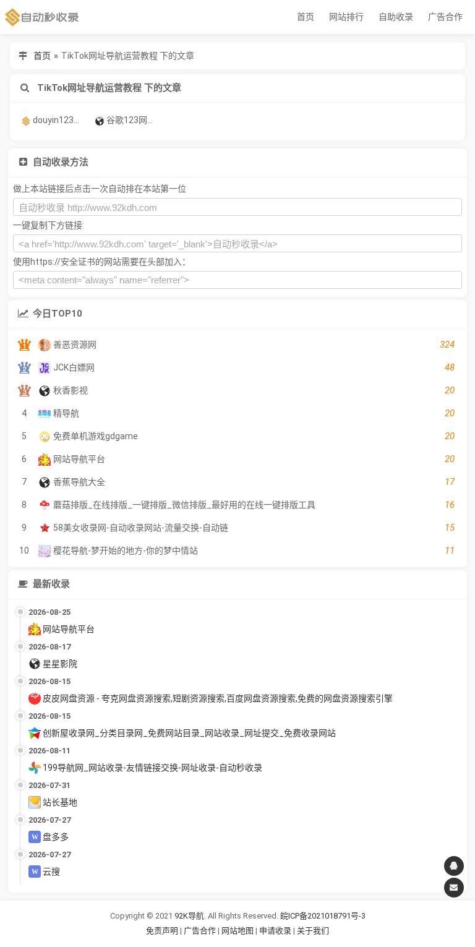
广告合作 (445, 17)
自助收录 (396, 17)
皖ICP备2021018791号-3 (323, 915)
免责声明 (162, 930)
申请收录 (275, 930)
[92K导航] (42, 17)
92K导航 (189, 915)
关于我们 (313, 930)
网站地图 (238, 930)
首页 (305, 17)
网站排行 (346, 17)
